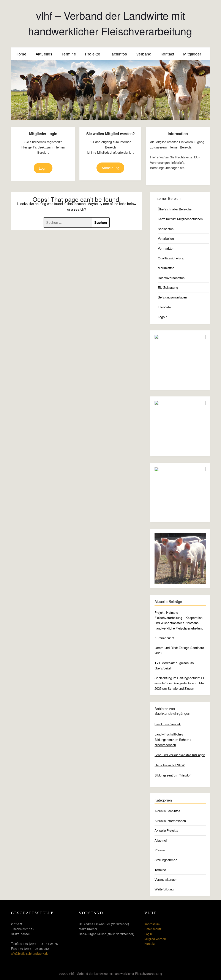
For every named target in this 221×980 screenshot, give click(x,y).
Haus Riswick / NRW (170, 765)
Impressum (152, 924)
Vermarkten (166, 248)
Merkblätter (166, 267)
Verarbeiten (166, 238)
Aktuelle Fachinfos (167, 810)
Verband (144, 54)
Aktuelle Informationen (170, 820)
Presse (160, 850)
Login (43, 168)
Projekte (92, 54)
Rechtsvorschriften (171, 277)
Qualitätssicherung (171, 258)
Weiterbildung (164, 889)
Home (21, 54)
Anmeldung (110, 167)
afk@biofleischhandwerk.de (30, 953)
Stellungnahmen (166, 859)
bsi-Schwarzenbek (168, 724)
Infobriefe (164, 307)
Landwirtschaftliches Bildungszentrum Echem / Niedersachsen (173, 739)
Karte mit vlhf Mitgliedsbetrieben (180, 218)
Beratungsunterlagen (172, 297)
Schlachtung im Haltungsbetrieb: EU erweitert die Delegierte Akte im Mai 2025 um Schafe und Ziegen (180, 683)
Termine (69, 54)
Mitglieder (192, 54)
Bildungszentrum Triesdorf (173, 775)
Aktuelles (44, 54)
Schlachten (166, 228)
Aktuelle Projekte (166, 830)
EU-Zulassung (168, 287)
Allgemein (161, 840)
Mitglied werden (155, 939)
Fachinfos (118, 54)
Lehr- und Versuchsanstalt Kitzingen (180, 755)
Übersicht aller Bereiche (174, 209)
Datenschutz (152, 929)
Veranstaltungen (166, 879)
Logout (162, 316)
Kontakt (167, 54)
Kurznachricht (164, 638)
